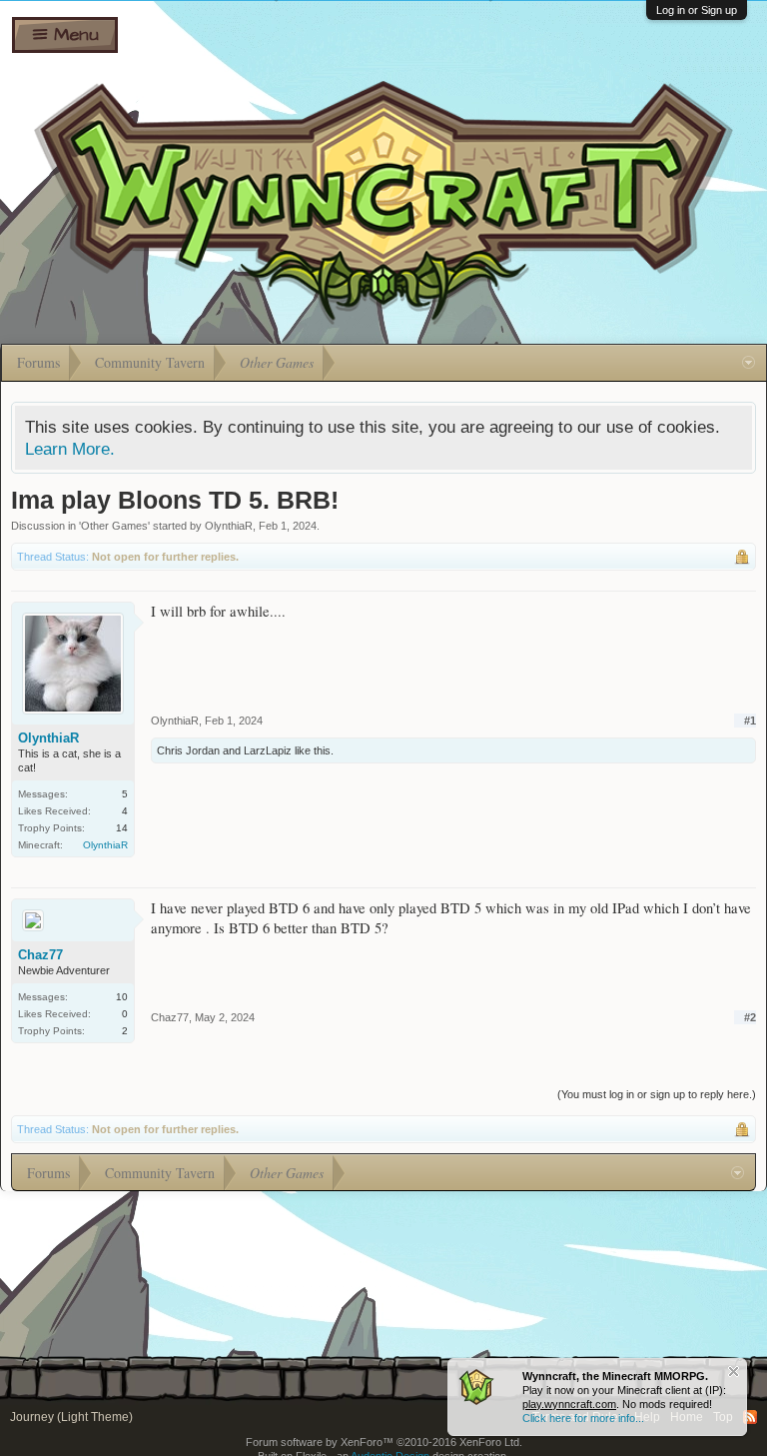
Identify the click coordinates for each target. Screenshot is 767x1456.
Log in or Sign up (696, 10)
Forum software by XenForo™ (384, 1442)
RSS (750, 1417)
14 (122, 827)
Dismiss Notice (733, 1371)
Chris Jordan (188, 750)
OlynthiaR (229, 526)
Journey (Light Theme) (71, 1417)
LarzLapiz (268, 750)
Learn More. (70, 449)
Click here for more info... (583, 1418)
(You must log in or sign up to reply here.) (656, 1094)
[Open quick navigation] (748, 363)
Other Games (114, 526)
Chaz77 (40, 954)
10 (122, 996)
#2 (750, 1017)
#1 (750, 721)
